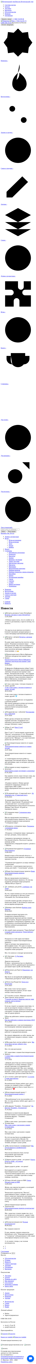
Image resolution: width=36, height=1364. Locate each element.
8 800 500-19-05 (6, 23)
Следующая (5, 1251)
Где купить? (9, 1283)
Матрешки (12, 567)
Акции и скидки (10, 593)
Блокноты (12, 554)
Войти (3, 531)
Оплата (7, 7)
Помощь (7, 14)
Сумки (11, 582)
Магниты (12, 565)
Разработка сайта (6, 1362)
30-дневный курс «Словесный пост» (19, 794)
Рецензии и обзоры (11, 1284)
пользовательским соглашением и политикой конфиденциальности (12, 1357)
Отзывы (7, 1260)
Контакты (8, 10)
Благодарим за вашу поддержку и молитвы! (20, 771)
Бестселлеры (9, 591)
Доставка (8, 8)
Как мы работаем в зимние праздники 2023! (20, 1020)
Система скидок (10, 5)
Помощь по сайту (11, 1279)
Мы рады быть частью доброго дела (19, 1043)
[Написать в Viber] (12, 21)
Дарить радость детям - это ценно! (20, 1160)
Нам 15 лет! (19, 727)
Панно (11, 575)
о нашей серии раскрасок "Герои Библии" (19, 932)
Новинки (8, 589)
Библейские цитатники (17, 552)
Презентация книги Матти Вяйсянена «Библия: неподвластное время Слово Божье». (18, 661)
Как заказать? (9, 1281)
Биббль (11, 547)
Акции (7, 1293)
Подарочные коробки (16, 577)
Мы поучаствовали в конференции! (19, 1146)
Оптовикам (9, 15)
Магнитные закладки (16, 563)
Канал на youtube (7, 1337)
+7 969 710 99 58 (18, 19)
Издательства (9, 1301)
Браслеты (12, 556)
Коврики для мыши (15, 559)
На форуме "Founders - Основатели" (19, 1107)
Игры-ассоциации (15, 540)
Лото (10, 544)
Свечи (11, 579)
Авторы (7, 596)
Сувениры (8, 551)
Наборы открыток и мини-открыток (21, 572)
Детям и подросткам (12, 537)
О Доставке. (19, 956)
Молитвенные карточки (17, 568)
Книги (7, 549)
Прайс (7, 1307)
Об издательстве (10, 12)
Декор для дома (14, 561)
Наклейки (12, 574)
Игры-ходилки (14, 542)
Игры (7, 538)
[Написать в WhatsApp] (5, 21)
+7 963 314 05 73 (20, 21)
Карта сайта (9, 1286)
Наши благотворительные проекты (20, 872)
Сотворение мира (25, 812)
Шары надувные (14, 584)
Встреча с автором (25, 637)
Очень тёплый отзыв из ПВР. (18, 1181)
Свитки (11, 581)
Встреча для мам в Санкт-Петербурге (17, 615)
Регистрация (12, 531)
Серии (7, 598)
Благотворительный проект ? (15, 1094)
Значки (11, 558)
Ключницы (12, 586)
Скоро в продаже (10, 595)
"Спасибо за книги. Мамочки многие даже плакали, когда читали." (19, 1000)
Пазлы (11, 545)
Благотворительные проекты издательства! (19, 1208)
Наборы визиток (14, 570)
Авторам (8, 1265)
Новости (8, 1262)
